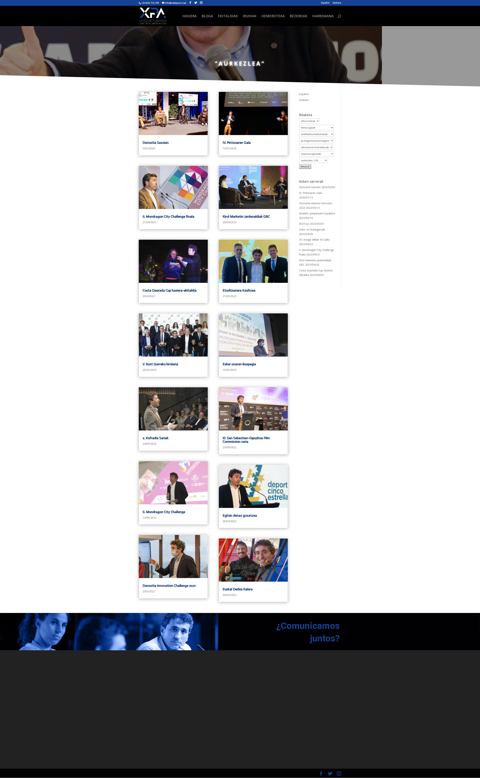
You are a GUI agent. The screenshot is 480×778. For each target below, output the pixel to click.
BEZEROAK (298, 16)
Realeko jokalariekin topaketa (317, 213)
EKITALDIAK (228, 16)
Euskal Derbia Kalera (238, 589)
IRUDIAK (249, 16)
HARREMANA (323, 16)
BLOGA (207, 16)
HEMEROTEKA (273, 16)
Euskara (337, 3)
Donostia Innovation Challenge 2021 (169, 586)
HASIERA (189, 16)
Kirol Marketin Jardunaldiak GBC (246, 216)
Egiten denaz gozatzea (240, 515)
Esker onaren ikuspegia (239, 364)
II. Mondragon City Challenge (163, 512)
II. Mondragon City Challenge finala (168, 216)
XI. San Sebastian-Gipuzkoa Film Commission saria (246, 440)
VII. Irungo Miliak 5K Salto (314, 239)
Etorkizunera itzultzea (239, 290)
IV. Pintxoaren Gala (237, 142)
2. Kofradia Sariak (155, 438)
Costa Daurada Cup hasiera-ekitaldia (169, 290)
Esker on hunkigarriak (312, 229)
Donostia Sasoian (155, 142)
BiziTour (304, 223)
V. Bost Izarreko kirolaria (160, 364)
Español (325, 3)
